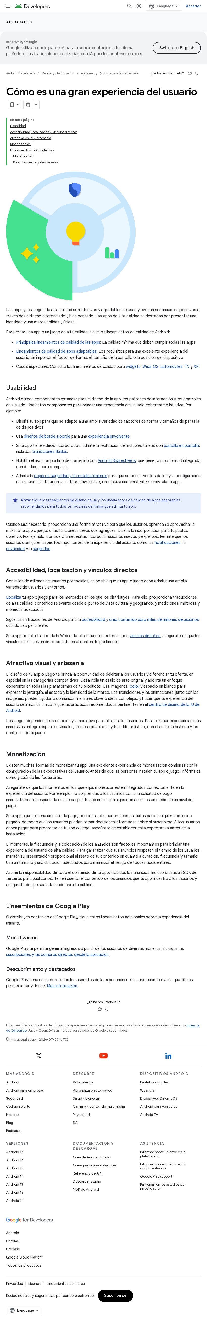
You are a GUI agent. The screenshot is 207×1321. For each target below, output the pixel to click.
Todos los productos (23, 1265)
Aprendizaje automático (92, 1090)
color (134, 686)
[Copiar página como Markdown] (28, 104)
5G (75, 1122)
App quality (19, 22)
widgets (133, 366)
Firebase (13, 1249)
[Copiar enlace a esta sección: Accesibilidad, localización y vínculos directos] (143, 571)
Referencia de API (87, 1173)
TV (187, 366)
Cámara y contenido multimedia (99, 1106)
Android (12, 1082)
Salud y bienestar (86, 1098)
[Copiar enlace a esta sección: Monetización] (50, 755)
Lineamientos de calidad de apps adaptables (56, 351)
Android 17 (14, 1152)
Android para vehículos (158, 1106)
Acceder (193, 6)
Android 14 (15, 1176)
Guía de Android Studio (92, 1157)
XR (196, 366)
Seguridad (14, 1098)
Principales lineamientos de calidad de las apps (58, 342)
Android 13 (14, 1184)
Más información (62, 986)
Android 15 (14, 1168)
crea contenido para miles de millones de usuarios (154, 619)
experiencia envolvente (109, 436)
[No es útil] (197, 73)
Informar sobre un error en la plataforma (163, 1154)
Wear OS (150, 366)
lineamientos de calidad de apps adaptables (143, 500)
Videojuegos (83, 1082)
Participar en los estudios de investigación (162, 1186)
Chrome (12, 1241)
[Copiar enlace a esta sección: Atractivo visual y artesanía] (89, 664)
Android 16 (15, 1160)
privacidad (15, 548)
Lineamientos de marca (66, 1284)
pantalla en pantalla (181, 445)
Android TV (149, 1114)
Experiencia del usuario (121, 73)
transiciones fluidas (49, 451)
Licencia (35, 1284)
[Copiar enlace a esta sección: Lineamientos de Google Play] (95, 907)
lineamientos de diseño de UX (72, 500)
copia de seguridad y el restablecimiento (70, 475)
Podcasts (13, 1130)
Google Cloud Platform (25, 1257)
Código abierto (18, 1106)
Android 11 (14, 1200)
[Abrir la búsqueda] (129, 6)
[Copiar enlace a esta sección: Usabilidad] (41, 388)
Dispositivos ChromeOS (158, 1098)
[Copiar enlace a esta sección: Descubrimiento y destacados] (80, 970)
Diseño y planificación (58, 73)
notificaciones (167, 542)
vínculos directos (145, 635)
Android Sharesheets (117, 460)
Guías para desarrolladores (94, 1165)
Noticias (12, 1114)
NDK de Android (86, 1189)
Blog (9, 1122)
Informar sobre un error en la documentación (163, 1166)
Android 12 (14, 1192)
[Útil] (189, 73)
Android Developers (20, 73)
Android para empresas (25, 1090)
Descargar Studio (87, 1181)
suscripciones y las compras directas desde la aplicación (57, 954)
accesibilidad (93, 619)
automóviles (171, 366)
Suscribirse (115, 1295)
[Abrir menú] (8, 6)
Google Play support (156, 1176)
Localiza (13, 597)
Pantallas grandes (154, 1082)
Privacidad (81, 1114)
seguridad (41, 548)
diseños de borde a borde (47, 436)
